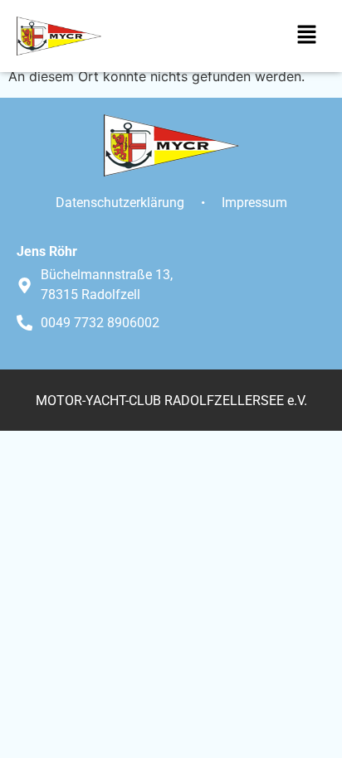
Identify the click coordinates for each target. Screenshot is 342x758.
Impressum (254, 202)
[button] (306, 36)
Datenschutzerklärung (120, 202)
